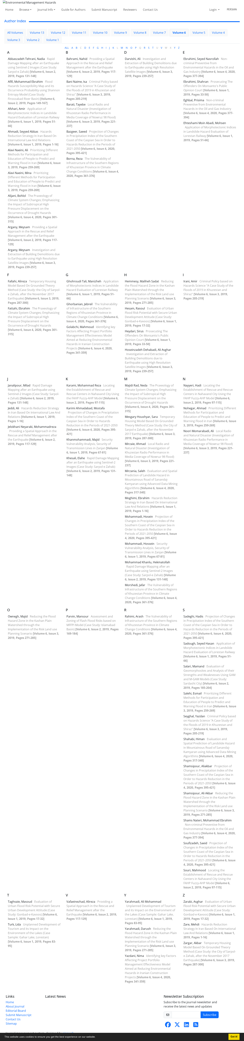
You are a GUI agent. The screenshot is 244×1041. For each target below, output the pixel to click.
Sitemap (11, 1023)
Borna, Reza (74, 159)
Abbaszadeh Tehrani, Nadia (27, 59)
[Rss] (195, 1026)
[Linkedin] (186, 1026)
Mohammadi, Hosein (139, 517)
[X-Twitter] (177, 1026)
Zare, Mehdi (191, 924)
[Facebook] (168, 1026)
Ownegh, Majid (18, 616)
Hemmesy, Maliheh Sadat (142, 281)
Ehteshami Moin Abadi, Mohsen (204, 123)
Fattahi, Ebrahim (19, 308)
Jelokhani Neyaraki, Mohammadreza (32, 427)
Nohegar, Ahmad (195, 408)
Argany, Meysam (19, 227)
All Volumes (15, 33)
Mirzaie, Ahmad (135, 444)
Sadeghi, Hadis (193, 616)
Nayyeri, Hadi (192, 385)
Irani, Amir (190, 281)
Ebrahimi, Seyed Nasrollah (201, 59)
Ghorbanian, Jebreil (79, 304)
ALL (67, 47)
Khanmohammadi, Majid (83, 440)
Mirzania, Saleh (135, 471)
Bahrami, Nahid (77, 59)
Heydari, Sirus (134, 331)
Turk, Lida (15, 924)
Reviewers (130, 10)
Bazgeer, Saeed (77, 132)
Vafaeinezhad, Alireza (81, 902)
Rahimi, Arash (134, 616)
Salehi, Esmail (192, 693)
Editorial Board (16, 1011)
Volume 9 (120, 33)
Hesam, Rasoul (135, 308)
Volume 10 (100, 33)
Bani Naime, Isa (77, 82)
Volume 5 (199, 33)
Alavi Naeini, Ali (18, 150)
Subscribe (209, 1015)
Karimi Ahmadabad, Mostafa (85, 408)
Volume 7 (159, 33)
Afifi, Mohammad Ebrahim (26, 82)
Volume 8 (140, 33)
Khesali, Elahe (76, 458)
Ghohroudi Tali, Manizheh (84, 281)
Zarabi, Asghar (193, 902)
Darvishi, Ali (133, 59)
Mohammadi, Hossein (140, 544)
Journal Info (45, 10)
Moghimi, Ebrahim (137, 498)
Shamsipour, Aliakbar (198, 766)
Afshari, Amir (17, 109)
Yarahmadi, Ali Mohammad (143, 902)
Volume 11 (79, 33)
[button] (96, 1037)
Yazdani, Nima (135, 956)
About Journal (15, 1006)
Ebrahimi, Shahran (196, 82)
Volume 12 (58, 33)
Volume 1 (52, 40)
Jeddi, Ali (14, 408)
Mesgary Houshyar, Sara (141, 417)
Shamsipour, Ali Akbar (198, 793)
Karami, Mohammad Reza (84, 385)
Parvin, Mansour (77, 616)
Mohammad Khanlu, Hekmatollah (147, 562)
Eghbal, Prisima (194, 100)
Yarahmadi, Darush (138, 929)
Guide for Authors (73, 10)
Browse (24, 10)
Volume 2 (33, 40)
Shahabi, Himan (194, 739)
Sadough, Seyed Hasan (199, 643)
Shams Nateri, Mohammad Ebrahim (207, 820)
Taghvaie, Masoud (20, 902)
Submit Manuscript (104, 10)
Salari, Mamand (194, 666)
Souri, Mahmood (195, 870)
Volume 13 (37, 33)
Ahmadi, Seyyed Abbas (23, 132)
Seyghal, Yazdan (194, 716)
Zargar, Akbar (192, 943)
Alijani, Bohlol (17, 196)
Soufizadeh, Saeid (195, 843)
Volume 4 (218, 33)
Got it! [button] (234, 1036)
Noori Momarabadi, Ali (199, 431)
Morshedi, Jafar (135, 585)
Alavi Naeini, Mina (20, 173)
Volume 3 (13, 40)
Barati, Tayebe (76, 104)
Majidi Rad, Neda (136, 385)
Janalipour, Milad (19, 385)
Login (213, 10)
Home (9, 10)
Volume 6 (179, 33)
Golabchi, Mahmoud (80, 327)
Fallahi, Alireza (18, 281)
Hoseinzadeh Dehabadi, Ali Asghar (148, 350)
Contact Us (150, 10)
